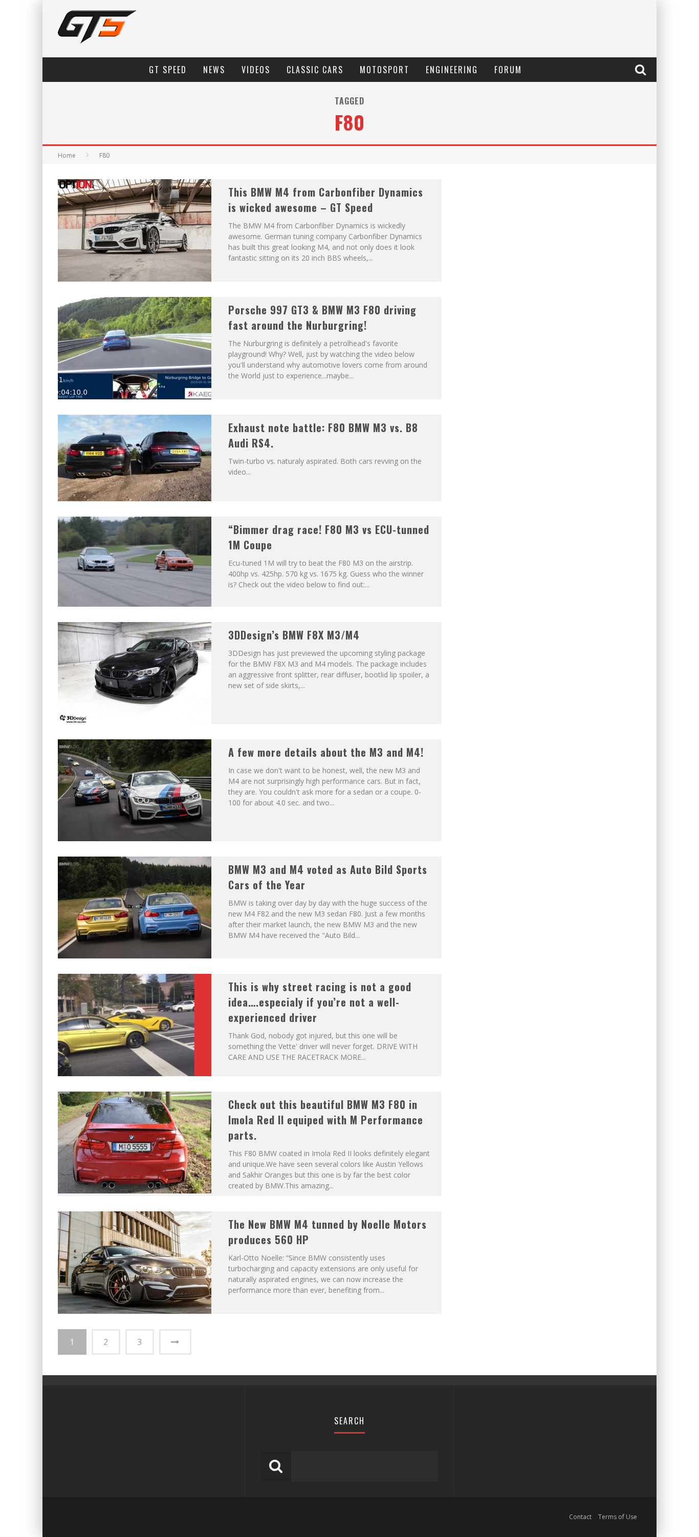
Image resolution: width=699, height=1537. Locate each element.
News (214, 69)
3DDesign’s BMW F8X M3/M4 (294, 635)
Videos (256, 69)
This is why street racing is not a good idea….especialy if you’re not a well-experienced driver (319, 1002)
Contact (580, 1516)
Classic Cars (315, 69)
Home (67, 155)
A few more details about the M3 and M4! (326, 752)
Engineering (452, 69)
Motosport (384, 69)
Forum (508, 69)
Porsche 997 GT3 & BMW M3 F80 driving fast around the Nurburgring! (322, 317)
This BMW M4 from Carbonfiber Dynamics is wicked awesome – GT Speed (325, 199)
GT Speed (168, 69)
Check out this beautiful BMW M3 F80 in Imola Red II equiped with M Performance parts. (325, 1120)
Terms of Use (617, 1516)
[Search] (641, 69)
